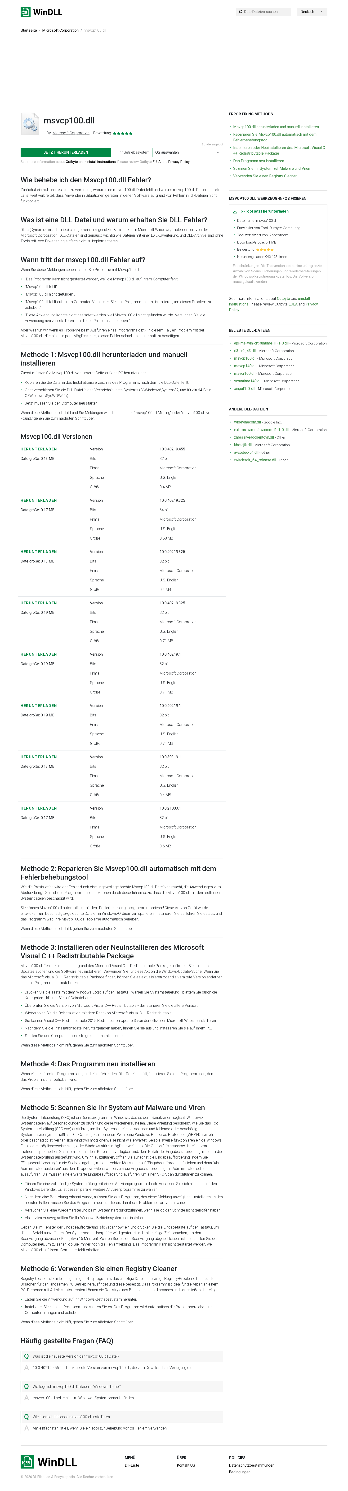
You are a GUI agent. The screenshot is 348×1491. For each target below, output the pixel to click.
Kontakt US (186, 1465)
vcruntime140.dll (247, 381)
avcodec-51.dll (246, 452)
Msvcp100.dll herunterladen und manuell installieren (276, 127)
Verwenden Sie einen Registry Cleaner (265, 176)
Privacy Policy (179, 162)
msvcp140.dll (245, 366)
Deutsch (307, 11)
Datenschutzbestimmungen (251, 1465)
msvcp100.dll (245, 358)
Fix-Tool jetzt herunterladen (263, 211)
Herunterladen (39, 449)
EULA (157, 162)
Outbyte (72, 162)
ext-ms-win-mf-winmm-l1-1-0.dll (261, 429)
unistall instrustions (100, 162)
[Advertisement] (174, 76)
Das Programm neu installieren (258, 161)
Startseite (29, 30)
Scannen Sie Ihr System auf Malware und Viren (271, 168)
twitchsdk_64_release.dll (255, 460)
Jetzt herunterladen (66, 152)
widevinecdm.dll (247, 422)
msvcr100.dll (244, 373)
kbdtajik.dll (243, 445)
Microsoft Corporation (60, 30)
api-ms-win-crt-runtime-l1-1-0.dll (261, 343)
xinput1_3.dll (244, 388)
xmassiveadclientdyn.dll (254, 437)
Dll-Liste (132, 1465)
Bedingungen (239, 1472)
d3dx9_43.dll (245, 351)
